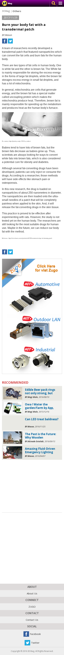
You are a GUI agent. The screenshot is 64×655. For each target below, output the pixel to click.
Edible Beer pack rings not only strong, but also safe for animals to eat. (41, 391)
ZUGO (32, 606)
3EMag (6, 11)
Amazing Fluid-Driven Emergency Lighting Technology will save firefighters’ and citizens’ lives (40, 450)
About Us (32, 593)
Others (16, 11)
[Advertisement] (32, 485)
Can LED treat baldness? (41, 419)
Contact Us (32, 619)
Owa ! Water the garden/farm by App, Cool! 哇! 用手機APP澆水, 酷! (41, 406)
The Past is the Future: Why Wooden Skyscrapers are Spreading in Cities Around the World (40, 436)
